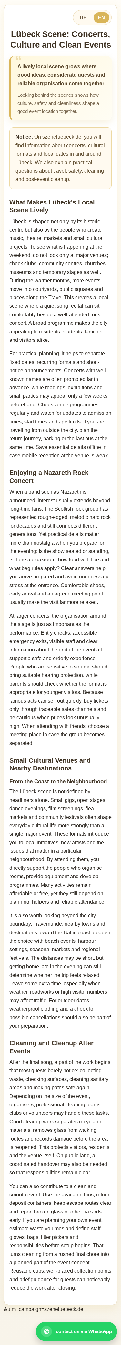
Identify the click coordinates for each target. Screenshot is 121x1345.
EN (101, 17)
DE (83, 17)
